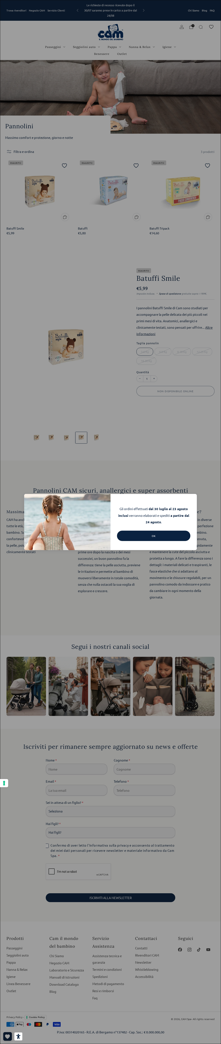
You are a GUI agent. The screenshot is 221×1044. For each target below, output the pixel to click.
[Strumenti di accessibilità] (18, 1036)
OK (154, 536)
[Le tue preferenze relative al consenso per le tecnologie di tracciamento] (4, 783)
